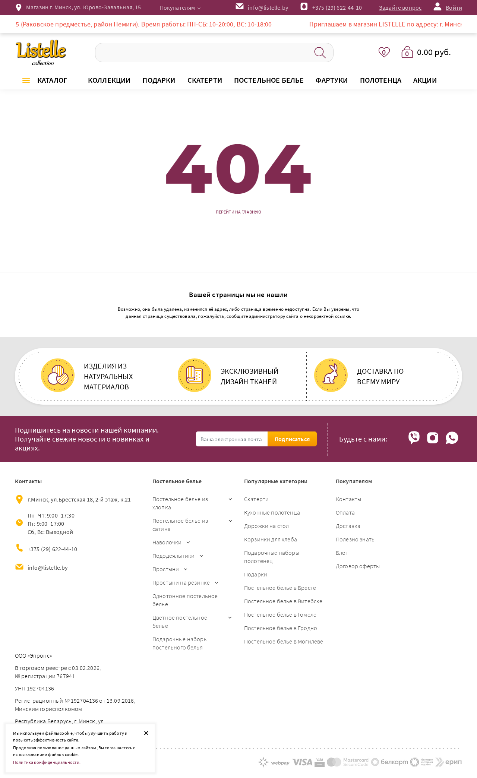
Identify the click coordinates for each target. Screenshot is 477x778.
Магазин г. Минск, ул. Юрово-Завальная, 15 (83, 7)
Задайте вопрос (400, 7)
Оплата (345, 512)
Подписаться (292, 439)
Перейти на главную (239, 212)
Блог (342, 552)
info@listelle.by (48, 567)
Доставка (348, 525)
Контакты (348, 499)
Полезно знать (355, 539)
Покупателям (177, 7)
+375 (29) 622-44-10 (337, 7)
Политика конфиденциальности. (46, 762)
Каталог (52, 80)
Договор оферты (358, 566)
